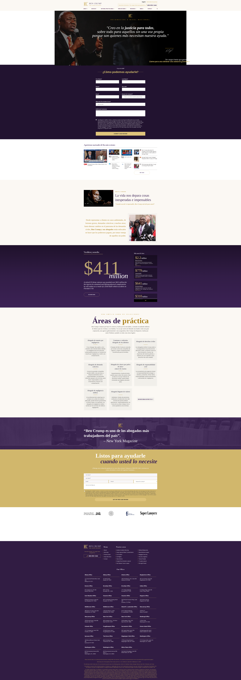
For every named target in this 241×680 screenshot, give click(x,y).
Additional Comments (101, 109)
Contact (150, 8)
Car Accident (119, 554)
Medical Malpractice (143, 550)
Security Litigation (143, 556)
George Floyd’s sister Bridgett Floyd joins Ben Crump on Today (149, 158)
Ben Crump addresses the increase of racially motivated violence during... (116, 166)
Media (141, 8)
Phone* (97, 86)
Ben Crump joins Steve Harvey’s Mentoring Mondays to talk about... (128, 166)
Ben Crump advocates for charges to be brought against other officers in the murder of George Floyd (149, 152)
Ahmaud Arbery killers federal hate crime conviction (97, 165)
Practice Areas (107, 554)
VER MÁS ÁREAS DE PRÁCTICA (145, 399)
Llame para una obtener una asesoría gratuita (168, 61)
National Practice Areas (107, 8)
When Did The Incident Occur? (103, 101)
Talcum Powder (142, 559)
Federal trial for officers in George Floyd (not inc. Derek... (115, 158)
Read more (137, 265)
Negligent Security (143, 554)
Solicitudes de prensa (151, 2)
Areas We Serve (121, 8)
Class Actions (119, 559)
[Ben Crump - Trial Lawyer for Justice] (92, 4)
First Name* (99, 79)
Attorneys (106, 552)
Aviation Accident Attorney (122, 550)
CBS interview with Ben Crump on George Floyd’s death (149, 165)
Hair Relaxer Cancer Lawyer (122, 563)
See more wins (91, 294)
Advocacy (93, 8)
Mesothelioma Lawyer (144, 552)
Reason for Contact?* (127, 94)
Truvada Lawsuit (143, 561)
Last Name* (125, 79)
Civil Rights (119, 556)
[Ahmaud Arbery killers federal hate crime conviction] (95, 156)
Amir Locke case (128, 157)
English (144, 2)
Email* (97, 94)
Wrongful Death (142, 563)
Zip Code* (124, 86)
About (85, 8)
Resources (132, 8)
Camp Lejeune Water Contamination (125, 552)
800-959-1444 (152, 5)
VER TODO (142, 172)
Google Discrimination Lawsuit (123, 561)
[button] (145, 300)
